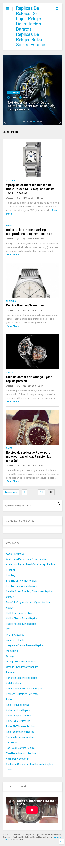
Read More (13, 254)
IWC (8, 629)
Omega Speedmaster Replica (22, 667)
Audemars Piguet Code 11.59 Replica (26, 559)
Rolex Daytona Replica (18, 710)
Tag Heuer (13, 93)
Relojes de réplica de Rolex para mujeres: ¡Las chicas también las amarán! (28, 456)
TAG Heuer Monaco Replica (21, 753)
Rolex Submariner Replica (20, 731)
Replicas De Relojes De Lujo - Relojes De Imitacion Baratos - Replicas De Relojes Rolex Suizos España (30, 26)
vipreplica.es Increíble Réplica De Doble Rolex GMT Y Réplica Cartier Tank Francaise (30, 189)
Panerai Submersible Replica (21, 677)
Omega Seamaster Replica (21, 661)
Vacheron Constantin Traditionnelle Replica (29, 764)
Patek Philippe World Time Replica (24, 688)
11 (41, 492)
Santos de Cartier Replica (20, 737)
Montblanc (12, 650)
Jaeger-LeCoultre (15, 640)
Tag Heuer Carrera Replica (20, 748)
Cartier (10, 181)
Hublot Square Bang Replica (21, 623)
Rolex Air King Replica (17, 704)
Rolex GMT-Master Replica (20, 726)
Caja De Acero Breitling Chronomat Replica (29, 591)
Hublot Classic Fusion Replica (21, 618)
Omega (9, 373)
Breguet (10, 569)
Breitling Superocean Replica (21, 586)
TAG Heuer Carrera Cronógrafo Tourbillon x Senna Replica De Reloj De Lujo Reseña (31, 106)
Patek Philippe (14, 683)
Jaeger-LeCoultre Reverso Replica (24, 645)
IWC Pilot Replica (15, 634)
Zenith (9, 769)
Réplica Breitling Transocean (26, 305)
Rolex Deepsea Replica (18, 715)
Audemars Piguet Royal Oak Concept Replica (30, 564)
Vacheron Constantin (17, 758)
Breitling (11, 301)
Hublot (9, 607)
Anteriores (11, 492)
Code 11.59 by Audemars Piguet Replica (28, 602)
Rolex (9, 226)
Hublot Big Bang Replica (19, 613)
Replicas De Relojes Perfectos (22, 694)
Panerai (10, 672)
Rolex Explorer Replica (18, 721)
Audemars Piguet (15, 553)
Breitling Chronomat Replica (21, 580)
